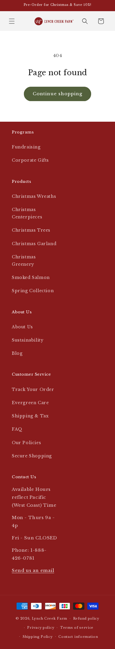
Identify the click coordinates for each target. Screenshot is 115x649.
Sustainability (27, 340)
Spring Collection (33, 290)
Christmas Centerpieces (27, 213)
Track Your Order (33, 389)
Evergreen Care (30, 402)
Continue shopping (57, 93)
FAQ (17, 429)
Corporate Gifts (30, 160)
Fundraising (26, 147)
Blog (17, 353)
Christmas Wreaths (34, 196)
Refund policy (86, 618)
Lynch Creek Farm (49, 618)
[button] (11, 21)
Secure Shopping (32, 456)
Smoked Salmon (31, 277)
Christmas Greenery (24, 260)
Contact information (78, 637)
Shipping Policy (38, 637)
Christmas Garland (34, 243)
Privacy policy (40, 627)
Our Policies (26, 442)
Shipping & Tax (30, 416)
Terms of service (76, 627)
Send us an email (33, 570)
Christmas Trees (31, 230)
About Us (22, 326)
